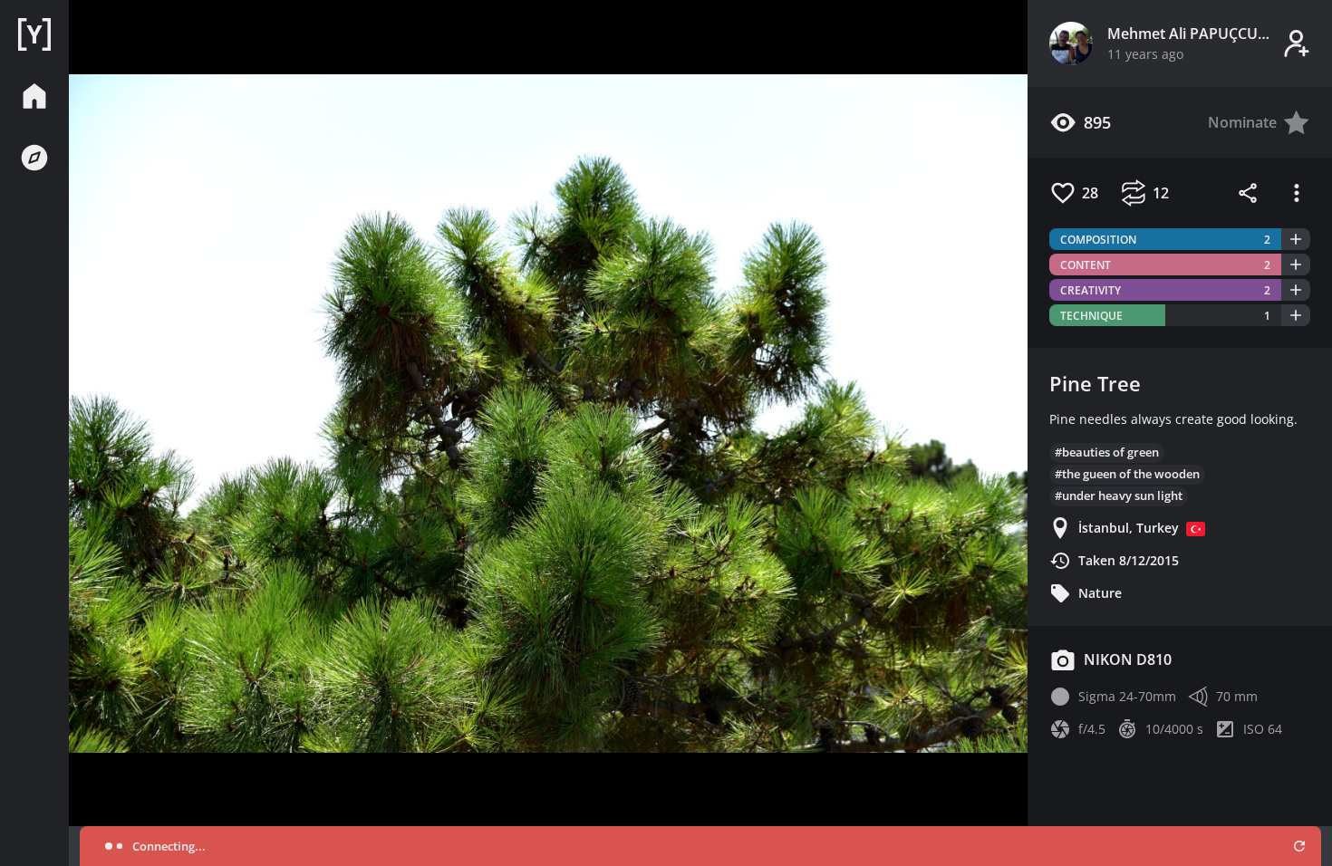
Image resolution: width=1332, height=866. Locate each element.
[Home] (34, 34)
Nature (1100, 592)
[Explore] (34, 157)
